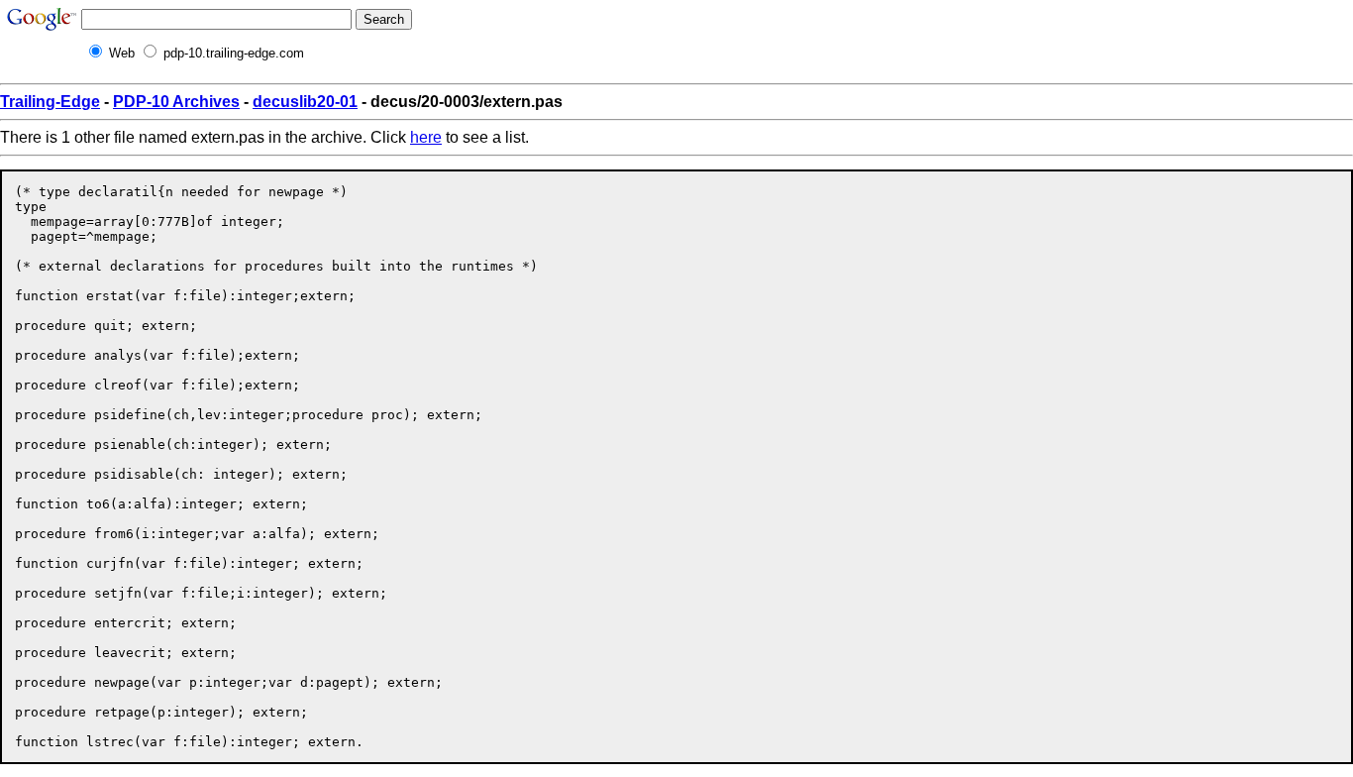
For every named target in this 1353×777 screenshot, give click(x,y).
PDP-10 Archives (176, 101)
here (426, 137)
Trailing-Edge (50, 101)
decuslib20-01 (305, 101)
